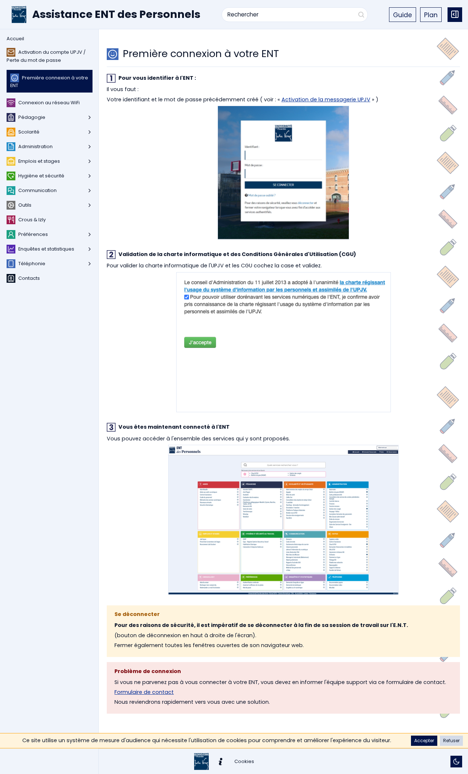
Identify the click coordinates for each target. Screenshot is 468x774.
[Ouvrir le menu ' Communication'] (90, 191)
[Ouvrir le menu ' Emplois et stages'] (90, 161)
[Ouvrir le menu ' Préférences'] (90, 234)
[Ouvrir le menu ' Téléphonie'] (90, 264)
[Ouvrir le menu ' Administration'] (90, 147)
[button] (424, 741)
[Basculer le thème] (456, 761)
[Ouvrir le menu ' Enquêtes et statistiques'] (90, 249)
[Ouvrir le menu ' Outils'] (90, 205)
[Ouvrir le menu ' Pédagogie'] (90, 117)
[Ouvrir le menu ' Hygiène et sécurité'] (90, 176)
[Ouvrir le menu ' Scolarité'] (90, 132)
